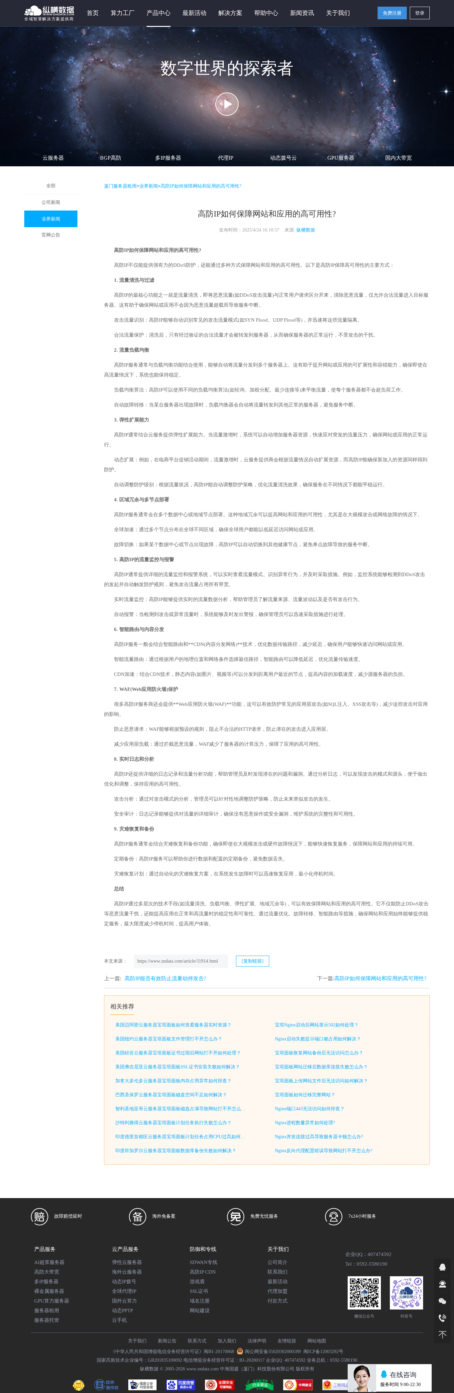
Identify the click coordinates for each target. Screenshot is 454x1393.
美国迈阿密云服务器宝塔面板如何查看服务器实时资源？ (173, 1024)
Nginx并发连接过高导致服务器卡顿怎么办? (319, 1136)
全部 (51, 185)
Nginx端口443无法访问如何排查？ (310, 1108)
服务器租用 (46, 1310)
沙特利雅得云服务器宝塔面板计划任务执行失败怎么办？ (173, 1122)
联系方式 (197, 1340)
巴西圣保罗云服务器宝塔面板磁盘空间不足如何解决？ (171, 1094)
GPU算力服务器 (51, 1301)
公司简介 (277, 1262)
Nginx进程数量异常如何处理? (305, 1122)
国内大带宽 (398, 158)
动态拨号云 (283, 158)
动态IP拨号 (124, 1281)
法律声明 (257, 1340)
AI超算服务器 (49, 1262)
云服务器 (53, 158)
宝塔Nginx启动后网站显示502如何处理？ (317, 1024)
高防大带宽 (46, 1272)
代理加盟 (277, 1291)
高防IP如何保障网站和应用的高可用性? (380, 978)
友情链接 (287, 1340)
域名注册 (200, 1301)
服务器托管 (46, 1320)
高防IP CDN (203, 1272)
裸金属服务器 (49, 1291)
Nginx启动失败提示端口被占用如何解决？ (318, 1038)
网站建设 (200, 1310)
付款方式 (277, 1301)
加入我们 (227, 1340)
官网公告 (51, 234)
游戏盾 (197, 1281)
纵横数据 (305, 230)
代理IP (225, 158)
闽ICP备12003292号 (323, 1351)
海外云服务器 (127, 1272)
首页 (93, 13)
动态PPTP (122, 1310)
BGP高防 (110, 158)
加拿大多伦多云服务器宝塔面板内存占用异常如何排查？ (173, 1080)
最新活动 (194, 13)
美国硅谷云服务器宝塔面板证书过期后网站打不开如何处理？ (178, 1052)
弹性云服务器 (127, 1262)
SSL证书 (199, 1291)
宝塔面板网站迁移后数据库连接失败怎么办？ (321, 1066)
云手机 (119, 1320)
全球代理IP (124, 1291)
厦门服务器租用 (120, 186)
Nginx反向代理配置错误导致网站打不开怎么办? (323, 1150)
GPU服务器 (340, 158)
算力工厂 (123, 13)
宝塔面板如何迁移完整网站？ (305, 1094)
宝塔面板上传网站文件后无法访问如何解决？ (321, 1080)
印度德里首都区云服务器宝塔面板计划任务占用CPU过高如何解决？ (181, 1136)
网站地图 (316, 1340)
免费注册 (392, 13)
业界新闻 (51, 219)
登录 (419, 13)
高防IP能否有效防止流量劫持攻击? (165, 978)
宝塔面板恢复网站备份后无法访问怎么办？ (319, 1052)
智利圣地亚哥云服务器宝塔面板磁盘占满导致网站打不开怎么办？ (181, 1108)
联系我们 (277, 1272)
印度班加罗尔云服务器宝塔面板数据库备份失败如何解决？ (175, 1150)
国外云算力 (124, 1301)
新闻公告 (167, 1340)
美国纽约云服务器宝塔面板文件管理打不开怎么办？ (168, 1038)
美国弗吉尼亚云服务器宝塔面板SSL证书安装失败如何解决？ (177, 1066)
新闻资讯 (302, 13)
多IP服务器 (168, 158)
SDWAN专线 (203, 1262)
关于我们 (137, 1340)
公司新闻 (51, 202)
